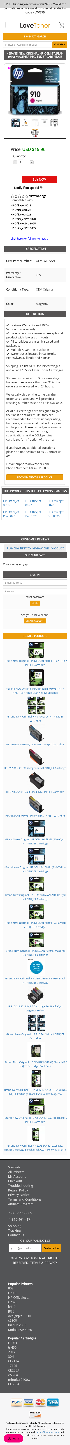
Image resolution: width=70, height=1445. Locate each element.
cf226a (13, 1375)
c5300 (12, 1320)
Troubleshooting (20, 1185)
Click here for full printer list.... (29, 238)
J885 (11, 1311)
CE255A (13, 1370)
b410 (11, 1306)
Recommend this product (34, 477)
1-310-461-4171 (20, 1219)
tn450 (12, 1347)
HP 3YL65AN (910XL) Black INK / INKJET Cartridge (35, 791)
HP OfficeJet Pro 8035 (23, 228)
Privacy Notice (19, 1195)
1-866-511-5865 (20, 1213)
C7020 (12, 1302)
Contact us (16, 1235)
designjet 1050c (20, 1316)
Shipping (14, 1226)
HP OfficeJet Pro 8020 (23, 219)
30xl (11, 1356)
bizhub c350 (17, 1325)
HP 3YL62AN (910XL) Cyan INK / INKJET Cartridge (35, 744)
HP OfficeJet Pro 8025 (23, 223)
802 (10, 1288)
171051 (13, 1365)
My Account (17, 1176)
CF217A (13, 1361)
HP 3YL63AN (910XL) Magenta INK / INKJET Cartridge (35, 768)
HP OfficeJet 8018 (21, 205)
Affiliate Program (21, 1204)
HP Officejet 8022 (21, 209)
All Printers (16, 1172)
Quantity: (19, 156)
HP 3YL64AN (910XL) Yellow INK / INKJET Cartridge (35, 815)
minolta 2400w (19, 1379)
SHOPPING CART (35, 555)
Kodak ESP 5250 (20, 1330)
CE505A (13, 1384)
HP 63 (12, 1343)
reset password (35, 597)
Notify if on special (27, 188)
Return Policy (18, 1190)
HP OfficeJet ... (19, 1297)
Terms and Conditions (24, 1199)
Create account (35, 620)
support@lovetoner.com (47, 1432)
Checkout (15, 1181)
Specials (14, 1167)
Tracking (14, 1230)
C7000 (12, 1293)
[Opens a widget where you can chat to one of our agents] (13, 1438)
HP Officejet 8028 (21, 214)
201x (11, 1352)
